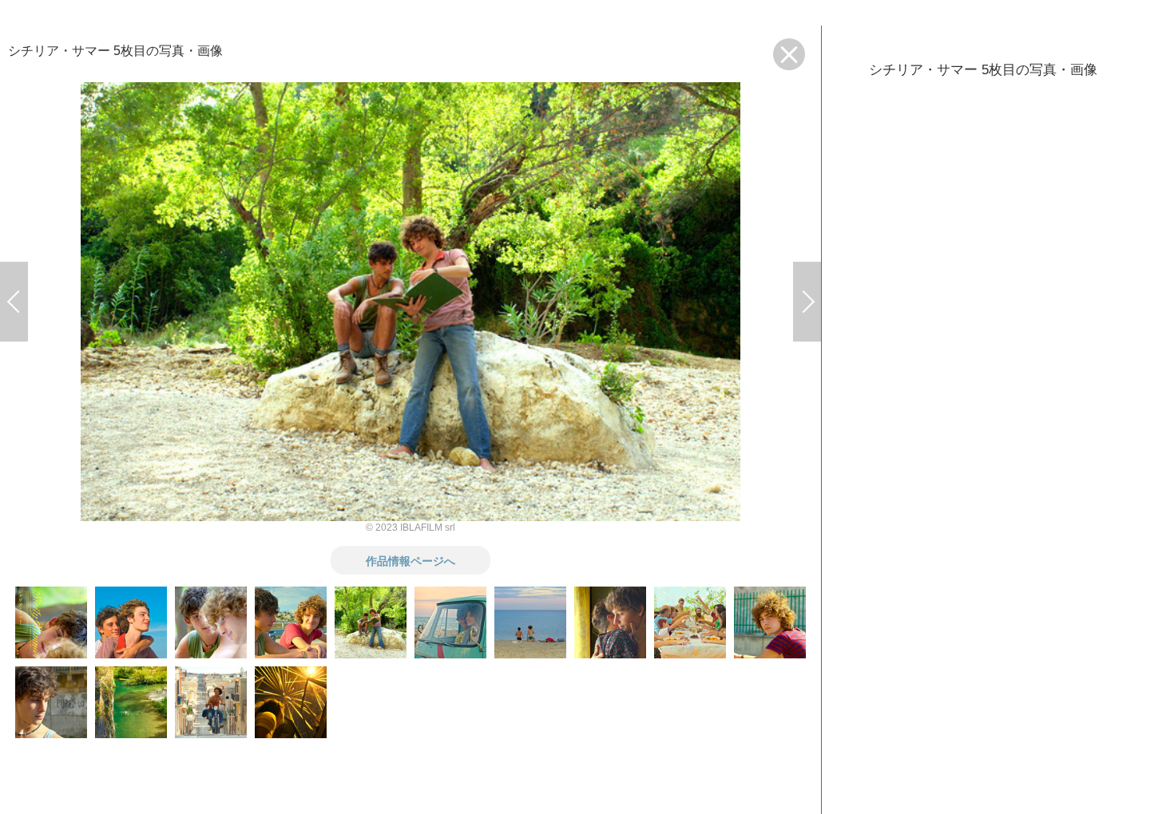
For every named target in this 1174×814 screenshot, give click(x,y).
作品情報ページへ (410, 560)
